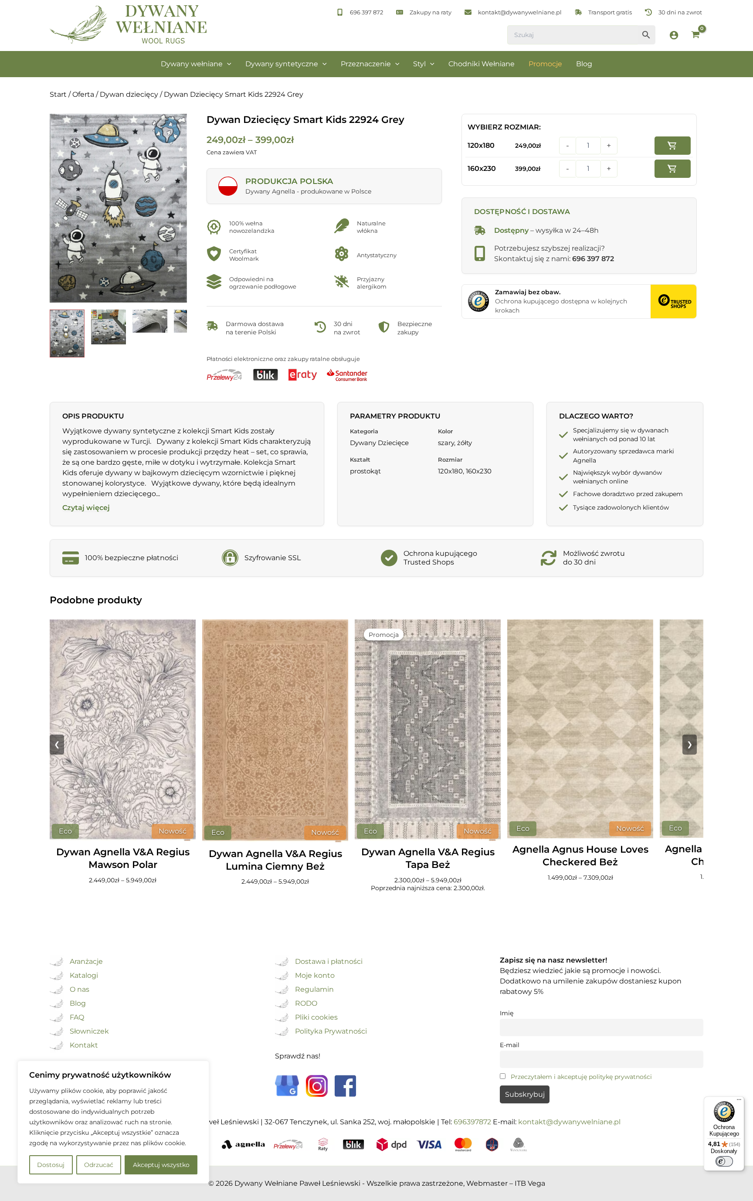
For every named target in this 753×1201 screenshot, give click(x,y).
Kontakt (84, 1045)
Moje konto (315, 976)
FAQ (77, 1018)
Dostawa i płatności (329, 962)
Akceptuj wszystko (161, 1165)
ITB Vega (530, 1183)
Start (58, 94)
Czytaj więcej (86, 507)
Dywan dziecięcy (129, 94)
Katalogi (84, 976)
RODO (306, 1004)
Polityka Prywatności (331, 1031)
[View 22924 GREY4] (108, 327)
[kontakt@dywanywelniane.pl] (513, 12)
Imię (506, 1013)
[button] (227, 64)
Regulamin (314, 990)
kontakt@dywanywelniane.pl (569, 1122)
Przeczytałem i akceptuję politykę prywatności (581, 1077)
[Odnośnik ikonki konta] (673, 35)
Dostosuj (50, 1165)
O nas (79, 990)
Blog (78, 1004)
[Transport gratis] (603, 12)
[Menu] (739, 1101)
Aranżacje (86, 962)
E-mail (509, 1045)
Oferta (83, 94)
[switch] (724, 1161)
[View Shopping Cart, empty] (695, 35)
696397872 (472, 1122)
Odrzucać (98, 1165)
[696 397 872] (359, 12)
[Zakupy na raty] (423, 12)
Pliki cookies (316, 1018)
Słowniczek (89, 1031)
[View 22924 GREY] (67, 333)
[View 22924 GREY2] (149, 321)
